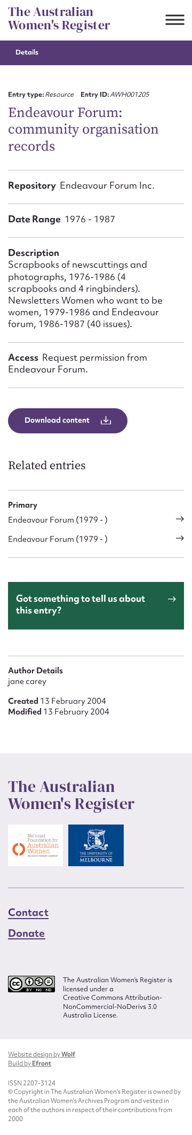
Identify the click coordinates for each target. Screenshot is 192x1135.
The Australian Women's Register (59, 18)
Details (26, 52)
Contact (28, 912)
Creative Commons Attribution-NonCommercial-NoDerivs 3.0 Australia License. (112, 1006)
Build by (29, 1063)
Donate (26, 933)
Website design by (41, 1054)
